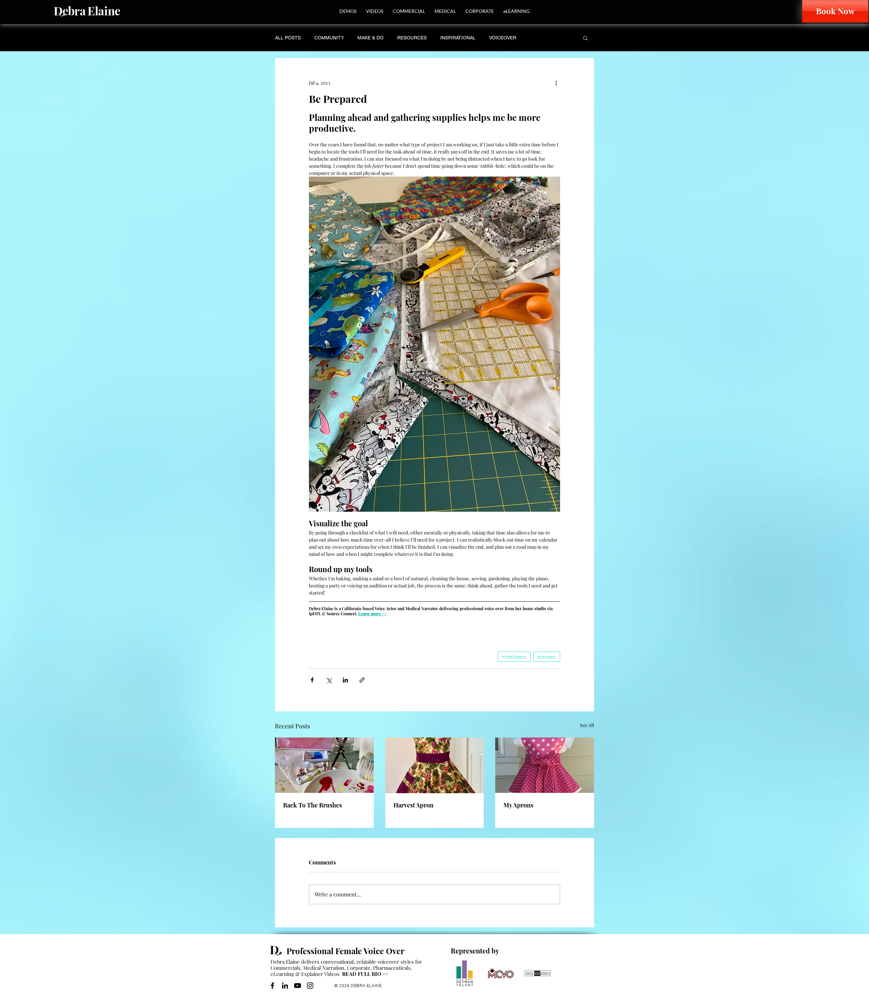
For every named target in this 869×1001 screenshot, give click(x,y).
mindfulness (514, 656)
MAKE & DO (370, 37)
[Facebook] (272, 985)
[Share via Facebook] (312, 680)
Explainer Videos (320, 973)
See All (587, 725)
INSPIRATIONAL (458, 37)
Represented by (475, 950)
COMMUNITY (329, 37)
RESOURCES (412, 37)
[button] (348, 11)
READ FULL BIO (365, 973)
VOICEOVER (502, 37)
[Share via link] (362, 680)
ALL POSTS (288, 37)
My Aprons (518, 805)
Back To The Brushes (312, 805)
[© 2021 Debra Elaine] (278, 950)
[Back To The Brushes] (324, 765)
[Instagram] (310, 985)
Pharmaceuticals (391, 967)
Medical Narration (323, 967)
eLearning (282, 973)
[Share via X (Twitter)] (329, 680)
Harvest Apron (413, 805)
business (547, 656)
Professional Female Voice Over (345, 950)
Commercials (285, 967)
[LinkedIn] (285, 985)
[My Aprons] (544, 765)
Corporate (358, 967)
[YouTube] (297, 985)
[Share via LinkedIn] (345, 680)
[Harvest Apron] (434, 765)
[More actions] (556, 82)
